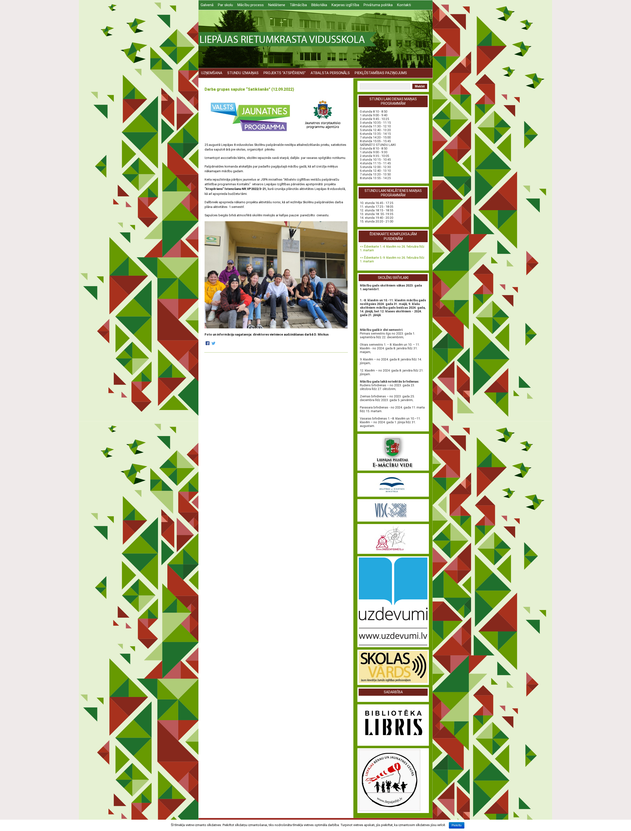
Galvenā (207, 5)
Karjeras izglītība (345, 5)
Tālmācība (298, 5)
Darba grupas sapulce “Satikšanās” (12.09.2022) (249, 89)
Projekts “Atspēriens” (284, 73)
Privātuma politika (378, 5)
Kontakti (404, 5)
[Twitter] (213, 343)
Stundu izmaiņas (243, 73)
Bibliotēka (319, 5)
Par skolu (225, 5)
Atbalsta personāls (330, 73)
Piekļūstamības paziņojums (381, 73)
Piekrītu (457, 825)
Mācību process (250, 5)
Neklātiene (276, 5)
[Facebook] (207, 343)
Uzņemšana (211, 73)
